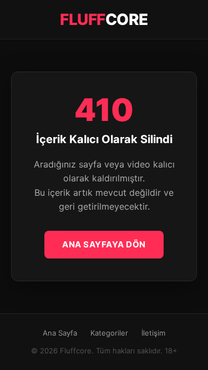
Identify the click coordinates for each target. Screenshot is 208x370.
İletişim (153, 332)
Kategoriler (109, 332)
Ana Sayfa (60, 332)
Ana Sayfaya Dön (104, 244)
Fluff (104, 19)
